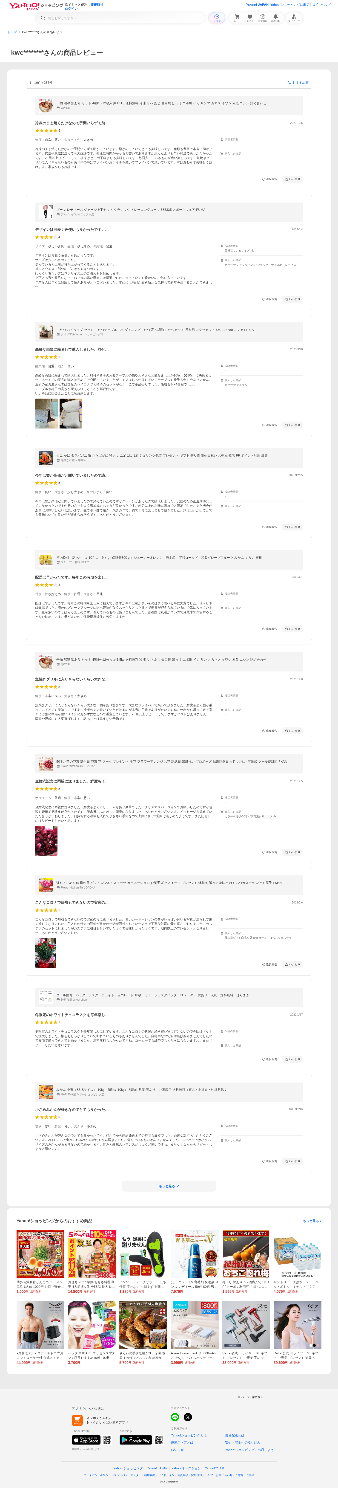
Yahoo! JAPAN (257, 4)
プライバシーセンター (127, 1475)
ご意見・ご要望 (245, 1475)
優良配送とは (234, 1435)
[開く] (46, 413)
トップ (12, 32)
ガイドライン (166, 1475)
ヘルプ (326, 4)
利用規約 (149, 1475)
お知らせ (177, 1450)
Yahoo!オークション (186, 1468)
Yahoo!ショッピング (128, 1468)
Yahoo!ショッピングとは (189, 1435)
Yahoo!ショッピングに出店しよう (294, 4)
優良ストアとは (182, 1442)
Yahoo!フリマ (215, 1468)
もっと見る (311, 1221)
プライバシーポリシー (97, 1475)
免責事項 (182, 1475)
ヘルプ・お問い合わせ (218, 1475)
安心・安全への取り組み (243, 1442)
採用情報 (196, 1475)
